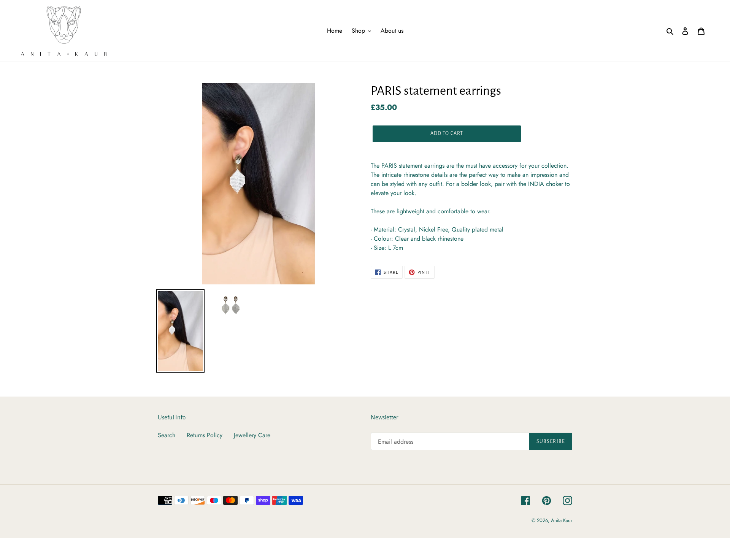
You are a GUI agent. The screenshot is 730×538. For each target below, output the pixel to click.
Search (166, 435)
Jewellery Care (252, 435)
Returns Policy (204, 435)
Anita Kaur (561, 520)
